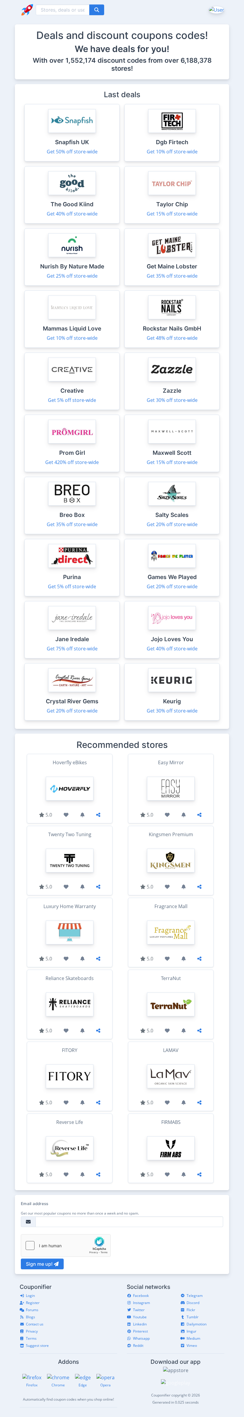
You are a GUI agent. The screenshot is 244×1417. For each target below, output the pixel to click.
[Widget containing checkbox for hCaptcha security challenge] (66, 1245)
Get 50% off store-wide (72, 151)
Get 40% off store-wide (72, 213)
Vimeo (192, 1345)
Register (33, 1302)
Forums (32, 1309)
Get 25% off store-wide (72, 276)
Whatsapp (141, 1338)
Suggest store (37, 1345)
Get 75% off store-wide (72, 648)
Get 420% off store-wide (72, 462)
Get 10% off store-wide (172, 151)
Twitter (139, 1309)
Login (30, 1295)
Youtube (140, 1317)
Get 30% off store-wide (172, 400)
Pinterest (140, 1331)
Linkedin (140, 1324)
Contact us (34, 1324)
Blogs (30, 1317)
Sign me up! (40, 1264)
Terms (31, 1338)
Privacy (32, 1331)
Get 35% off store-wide (172, 276)
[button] (215, 9)
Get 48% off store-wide (172, 338)
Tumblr (192, 1317)
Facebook (141, 1295)
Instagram (141, 1302)
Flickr (191, 1309)
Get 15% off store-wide (172, 213)
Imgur (191, 1331)
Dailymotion (197, 1324)
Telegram (195, 1295)
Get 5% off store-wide (72, 400)
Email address (34, 1203)
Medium (193, 1338)
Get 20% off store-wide (172, 524)
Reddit (138, 1345)
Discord (193, 1302)
